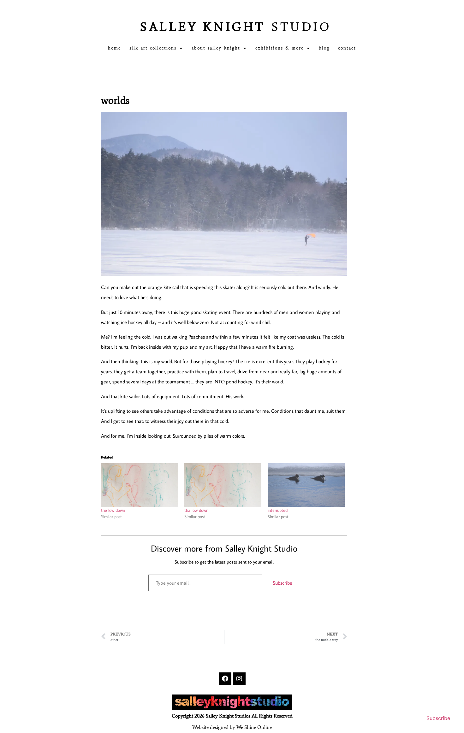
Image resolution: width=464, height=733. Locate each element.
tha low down (196, 510)
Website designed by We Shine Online (232, 727)
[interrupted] (306, 485)
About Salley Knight (216, 48)
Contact (347, 48)
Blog (324, 48)
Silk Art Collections (152, 48)
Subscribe (282, 583)
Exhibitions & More (279, 48)
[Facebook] (225, 678)
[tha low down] (222, 485)
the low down (113, 510)
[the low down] (139, 485)
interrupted (278, 510)
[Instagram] (239, 678)
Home (114, 48)
